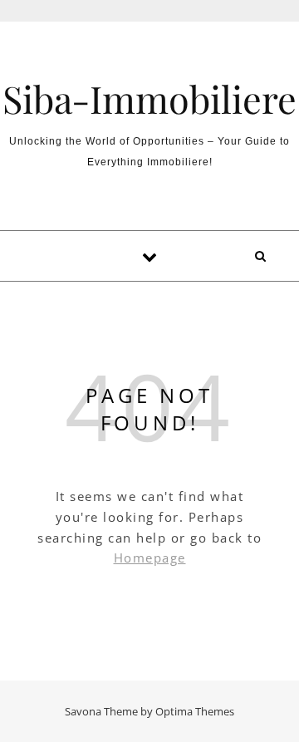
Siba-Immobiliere (149, 98)
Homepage (150, 557)
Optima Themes (194, 711)
